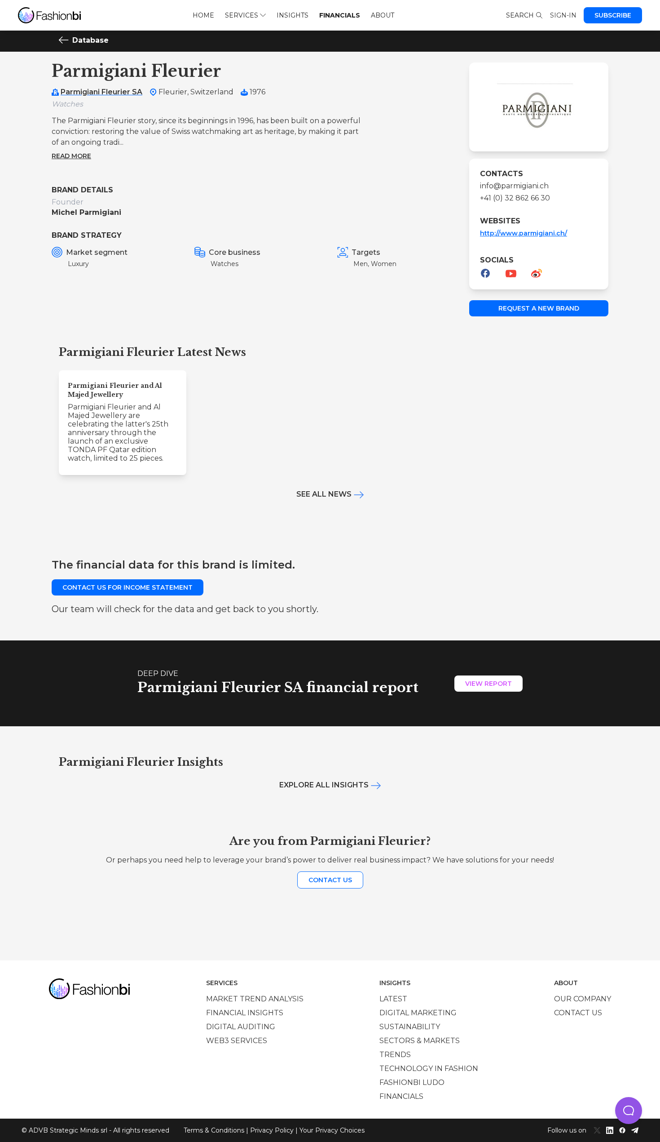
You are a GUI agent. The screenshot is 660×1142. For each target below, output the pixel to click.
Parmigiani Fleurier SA (101, 92)
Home (203, 15)
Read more (71, 156)
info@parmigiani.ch (514, 186)
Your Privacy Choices (332, 1130)
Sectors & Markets (419, 1040)
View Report (488, 684)
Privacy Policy (272, 1130)
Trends (395, 1054)
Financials (339, 15)
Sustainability (409, 1026)
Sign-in (563, 15)
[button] (628, 1110)
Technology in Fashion (428, 1068)
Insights (292, 15)
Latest (393, 999)
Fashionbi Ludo (411, 1082)
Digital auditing (240, 1026)
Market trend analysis (255, 999)
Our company (582, 999)
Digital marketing (418, 1013)
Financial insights (244, 1013)
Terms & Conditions (214, 1130)
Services (241, 15)
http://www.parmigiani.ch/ (523, 233)
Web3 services (236, 1040)
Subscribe (612, 15)
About (382, 15)
